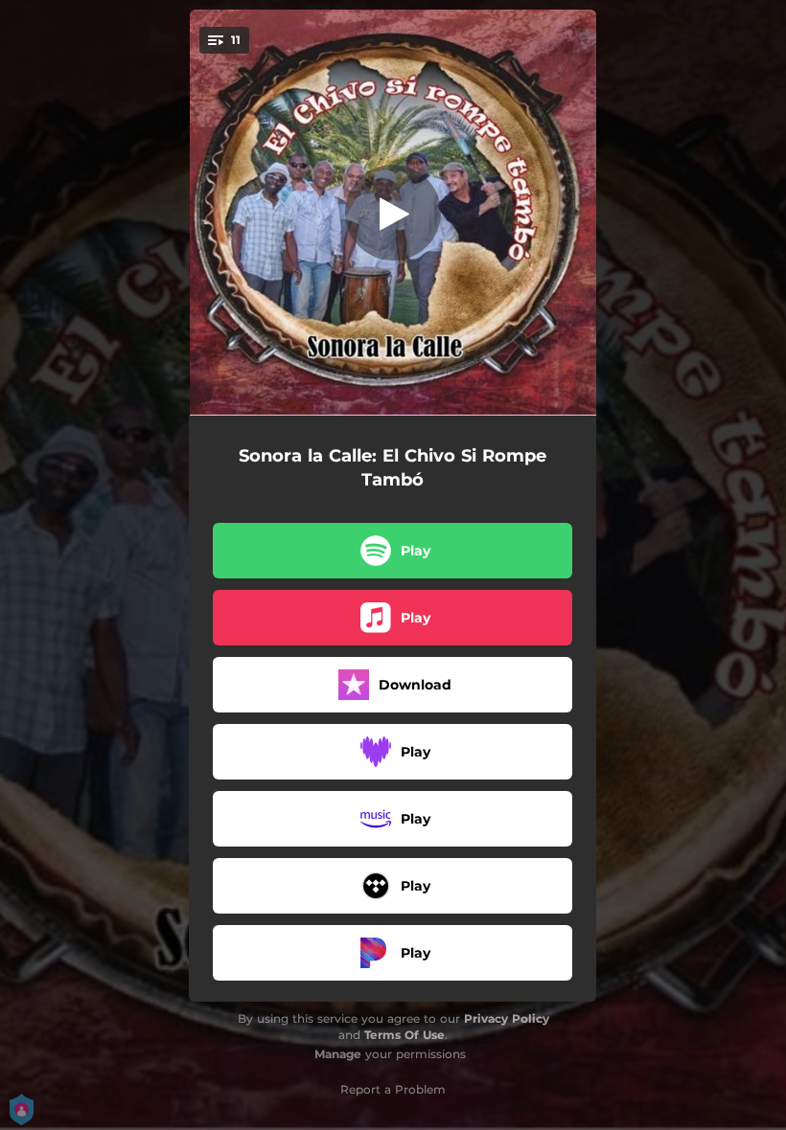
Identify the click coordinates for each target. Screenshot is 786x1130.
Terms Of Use (404, 1035)
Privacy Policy (506, 1018)
